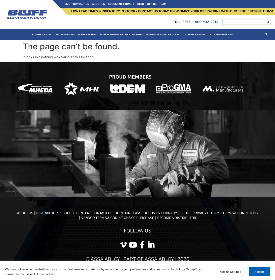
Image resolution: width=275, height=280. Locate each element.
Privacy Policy (206, 213)
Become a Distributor (176, 218)
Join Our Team (156, 3)
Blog (140, 3)
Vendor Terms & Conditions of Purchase (117, 218)
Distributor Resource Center (62, 213)
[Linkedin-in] (151, 245)
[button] (266, 34)
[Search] (268, 22)
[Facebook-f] (142, 245)
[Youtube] (132, 245)
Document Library (121, 3)
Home (66, 3)
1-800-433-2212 (205, 22)
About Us (98, 3)
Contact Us (81, 3)
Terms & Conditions (240, 213)
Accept (259, 271)
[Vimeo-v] (123, 245)
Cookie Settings (230, 271)
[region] (137, 270)
